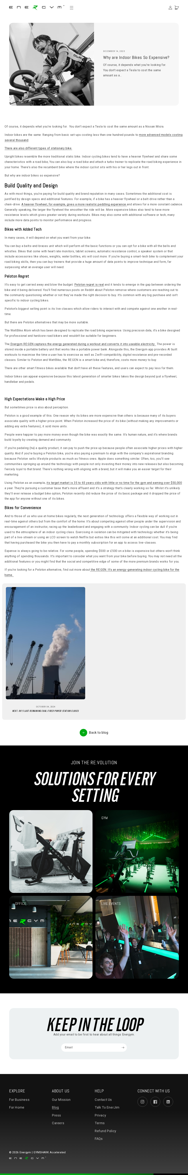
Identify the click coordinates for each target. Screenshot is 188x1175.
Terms (100, 1123)
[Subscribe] (123, 1047)
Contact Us (103, 1100)
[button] (73, 8)
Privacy (100, 1115)
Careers (58, 1123)
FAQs (99, 1139)
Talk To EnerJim (107, 1107)
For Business (19, 1100)
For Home (16, 1107)
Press (56, 1115)
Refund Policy (105, 1131)
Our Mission (61, 1100)
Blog (55, 1107)
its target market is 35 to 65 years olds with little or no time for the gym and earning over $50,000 (114, 483)
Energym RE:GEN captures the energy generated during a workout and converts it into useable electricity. (82, 344)
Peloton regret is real (89, 284)
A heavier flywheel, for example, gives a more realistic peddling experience (74, 204)
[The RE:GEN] (155, 344)
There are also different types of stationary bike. (38, 148)
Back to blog (98, 732)
